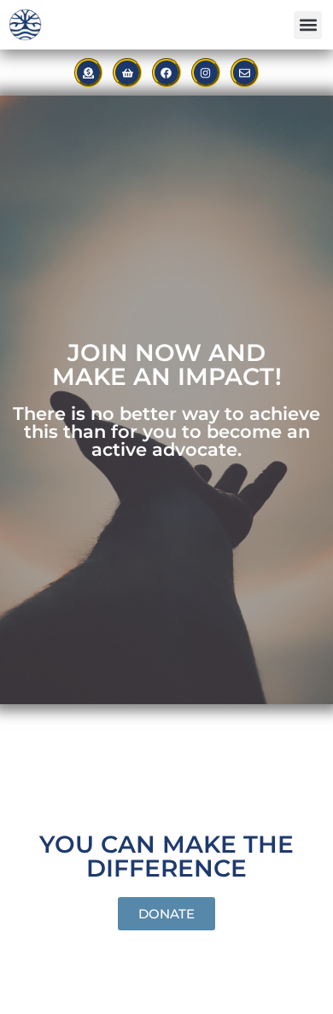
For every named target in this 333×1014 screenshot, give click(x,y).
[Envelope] (245, 72)
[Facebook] (166, 72)
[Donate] (88, 72)
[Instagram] (205, 72)
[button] (308, 25)
